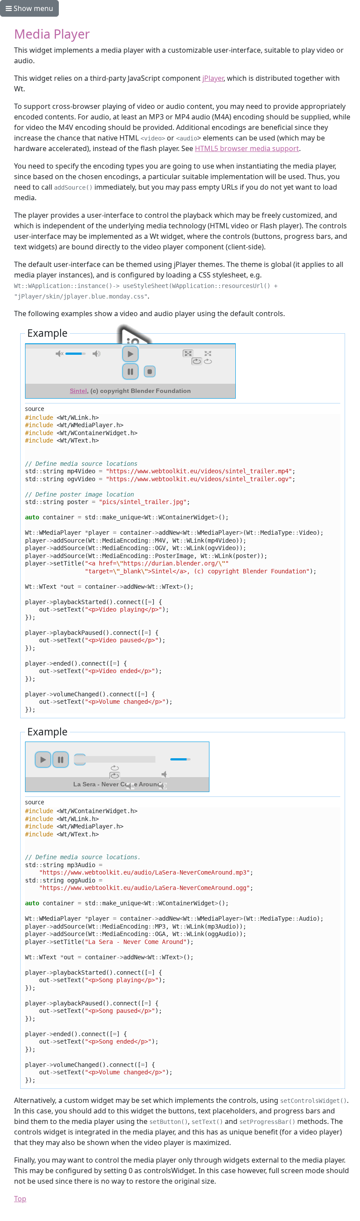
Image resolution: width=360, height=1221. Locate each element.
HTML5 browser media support (247, 148)
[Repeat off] (196, 361)
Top (20, 1198)
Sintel (78, 390)
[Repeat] (207, 361)
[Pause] (130, 371)
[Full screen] (207, 353)
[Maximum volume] (97, 353)
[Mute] (165, 774)
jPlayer (212, 78)
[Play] (130, 354)
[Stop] (150, 371)
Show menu (32, 8)
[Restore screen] (188, 353)
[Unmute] (60, 353)
